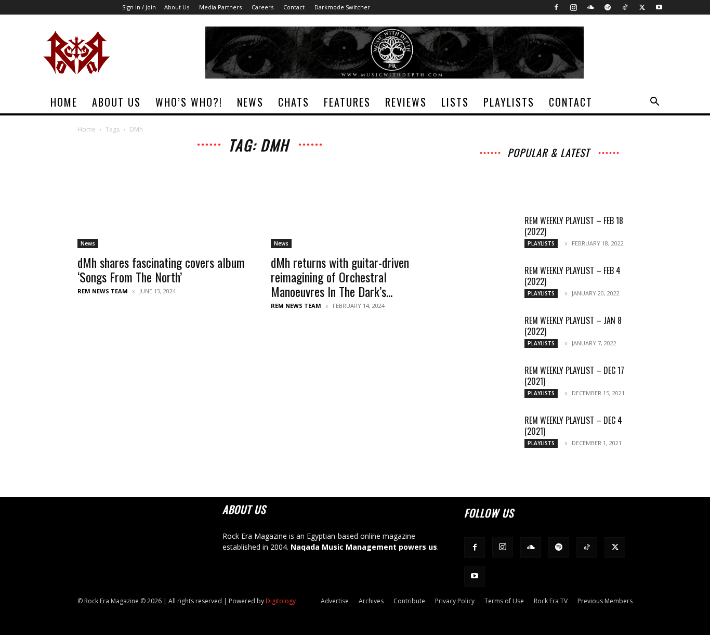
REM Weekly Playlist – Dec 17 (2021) (574, 375)
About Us (176, 7)
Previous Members (605, 601)
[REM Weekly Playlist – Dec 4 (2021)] (490, 433)
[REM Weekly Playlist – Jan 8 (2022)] (490, 333)
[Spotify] (607, 7)
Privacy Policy (455, 601)
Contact (294, 7)
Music (587, 165)
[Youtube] (659, 7)
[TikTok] (625, 7)
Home (63, 102)
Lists (455, 102)
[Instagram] (573, 7)
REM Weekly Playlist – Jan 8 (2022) (573, 326)
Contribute (409, 601)
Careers (262, 7)
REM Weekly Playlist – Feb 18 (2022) (573, 226)
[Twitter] (642, 7)
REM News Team (102, 291)
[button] (654, 103)
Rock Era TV (551, 601)
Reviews (406, 102)
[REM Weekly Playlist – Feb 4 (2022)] (490, 283)
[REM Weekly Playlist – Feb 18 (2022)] (490, 233)
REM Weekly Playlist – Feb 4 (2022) (572, 276)
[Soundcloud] (590, 7)
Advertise (335, 601)
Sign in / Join (139, 7)
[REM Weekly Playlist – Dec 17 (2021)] (490, 383)
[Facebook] (556, 7)
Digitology (281, 601)
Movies (555, 172)
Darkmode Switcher (342, 7)
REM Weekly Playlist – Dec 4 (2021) (573, 425)
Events (588, 172)
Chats (293, 102)
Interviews (551, 165)
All (481, 165)
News (250, 102)
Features (347, 102)
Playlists (508, 102)
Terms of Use (504, 601)
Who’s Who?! (188, 102)
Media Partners (220, 7)
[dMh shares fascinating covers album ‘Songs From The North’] (161, 206)
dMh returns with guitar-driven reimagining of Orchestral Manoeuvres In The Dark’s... (340, 277)
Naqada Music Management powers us (364, 547)
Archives (510, 165)
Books (498, 179)
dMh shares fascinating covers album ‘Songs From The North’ (161, 269)
